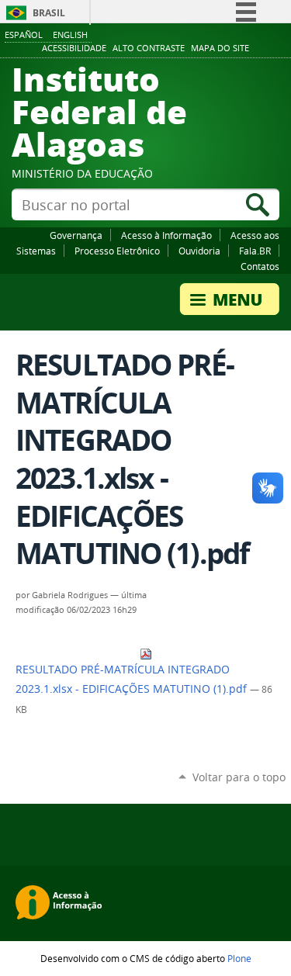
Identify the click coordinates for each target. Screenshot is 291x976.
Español (24, 34)
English (70, 34)
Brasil (49, 12)
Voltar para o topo (239, 777)
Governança (76, 235)
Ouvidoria (199, 250)
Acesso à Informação (166, 235)
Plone (239, 958)
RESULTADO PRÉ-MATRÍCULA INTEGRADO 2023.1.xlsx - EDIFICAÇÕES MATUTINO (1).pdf (133, 679)
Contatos (260, 266)
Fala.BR (255, 250)
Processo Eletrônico (117, 250)
